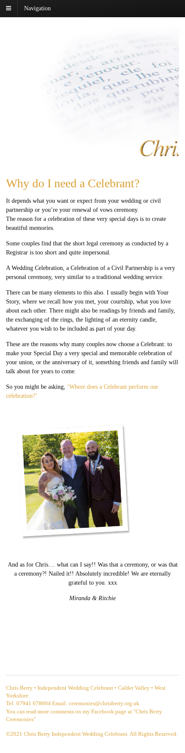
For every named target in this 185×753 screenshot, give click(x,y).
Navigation (37, 8)
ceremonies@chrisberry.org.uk (104, 703)
